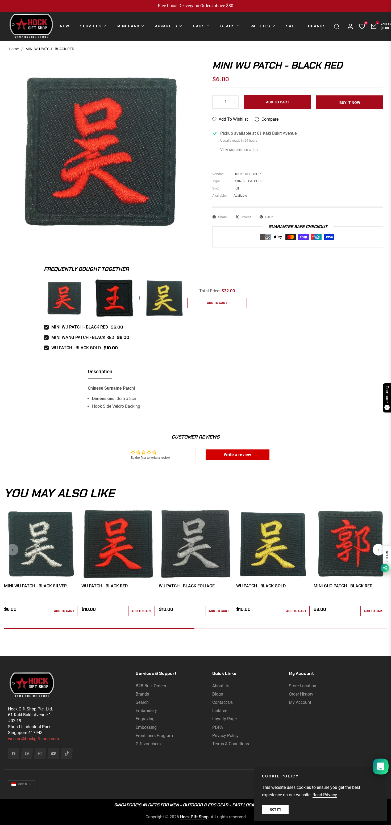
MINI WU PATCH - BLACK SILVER (35, 585)
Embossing (146, 727)
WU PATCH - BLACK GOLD (76, 347)
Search (142, 702)
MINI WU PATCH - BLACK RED (79, 327)
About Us (220, 685)
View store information (239, 150)
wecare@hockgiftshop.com (33, 738)
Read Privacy (325, 794)
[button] (337, 26)
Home (14, 49)
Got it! (275, 809)
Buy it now (349, 102)
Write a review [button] (237, 454)
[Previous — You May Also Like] (12, 549)
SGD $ (22, 784)
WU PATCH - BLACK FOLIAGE (187, 585)
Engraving (145, 718)
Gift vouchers (148, 743)
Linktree (219, 710)
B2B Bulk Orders (151, 685)
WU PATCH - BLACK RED (104, 585)
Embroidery (146, 710)
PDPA (217, 727)
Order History (301, 694)
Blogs (217, 694)
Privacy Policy (225, 735)
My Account (300, 702)
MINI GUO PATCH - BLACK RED (343, 585)
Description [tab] (100, 371)
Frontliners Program (154, 735)
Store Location (302, 685)
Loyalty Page (224, 718)
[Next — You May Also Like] (378, 549)
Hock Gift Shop (194, 816)
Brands (142, 694)
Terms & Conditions (230, 743)
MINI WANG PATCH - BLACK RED (82, 337)
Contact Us (222, 702)
